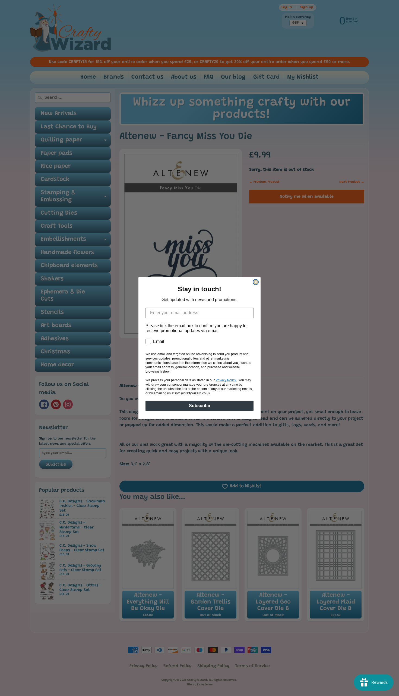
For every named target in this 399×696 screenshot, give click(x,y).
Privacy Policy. (226, 380)
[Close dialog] (255, 282)
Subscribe (199, 405)
